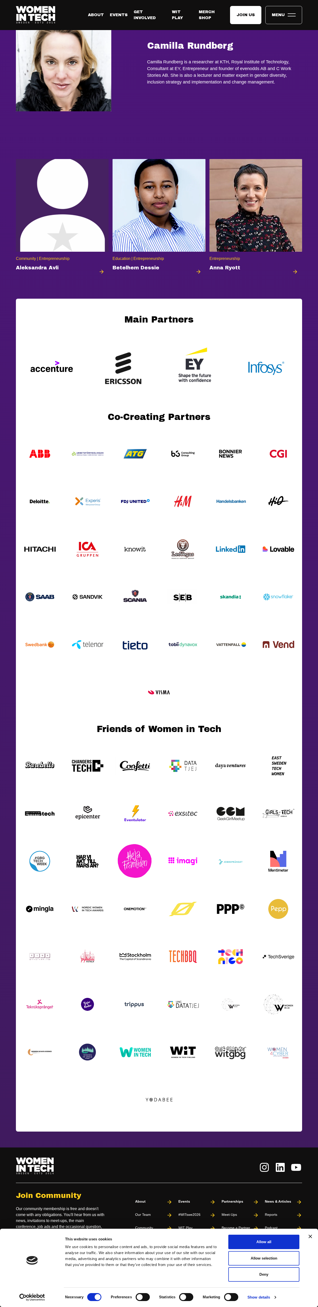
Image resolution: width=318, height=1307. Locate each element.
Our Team (143, 1215)
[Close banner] (310, 1236)
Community (144, 1228)
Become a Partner (236, 1228)
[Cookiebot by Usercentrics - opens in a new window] (32, 1297)
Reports (271, 1215)
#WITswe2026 (189, 1215)
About (96, 15)
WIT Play (185, 1228)
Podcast (271, 1228)
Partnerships (232, 1201)
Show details (258, 1297)
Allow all (263, 1242)
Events (119, 15)
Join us (246, 15)
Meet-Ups (229, 1215)
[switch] (143, 1297)
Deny (263, 1274)
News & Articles (278, 1201)
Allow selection (264, 1258)
